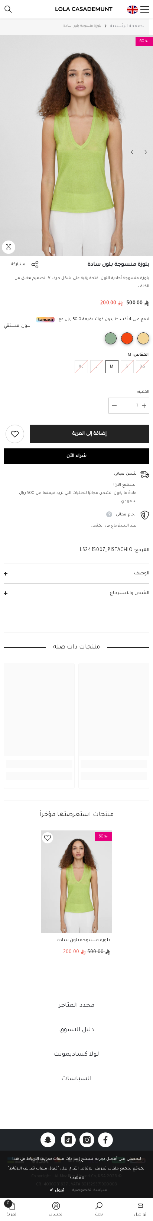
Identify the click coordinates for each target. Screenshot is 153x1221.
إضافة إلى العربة (89, 434)
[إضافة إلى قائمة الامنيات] (15, 434)
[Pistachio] (111, 338)
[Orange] (127, 338)
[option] (76, 145)
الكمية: (143, 392)
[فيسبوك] (105, 1139)
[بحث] (8, 9)
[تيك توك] (68, 1139)
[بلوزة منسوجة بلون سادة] (76, 881)
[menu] (144, 9)
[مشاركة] (36, 264)
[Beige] (143, 338)
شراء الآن (76, 456)
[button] (132, 152)
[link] (114, 764)
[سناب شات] (47, 1139)
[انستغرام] (86, 1139)
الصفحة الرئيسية (128, 26)
